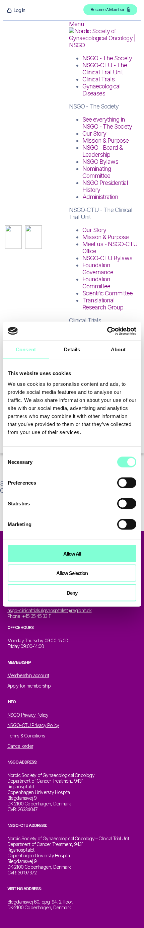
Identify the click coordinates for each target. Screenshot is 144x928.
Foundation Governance (97, 269)
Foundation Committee (96, 283)
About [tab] (118, 349)
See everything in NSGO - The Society (107, 123)
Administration (100, 196)
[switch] (126, 482)
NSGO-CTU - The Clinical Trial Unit (104, 69)
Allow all (72, 553)
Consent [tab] (26, 349)
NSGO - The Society (107, 58)
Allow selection (72, 573)
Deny (72, 592)
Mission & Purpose (105, 140)
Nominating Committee (96, 172)
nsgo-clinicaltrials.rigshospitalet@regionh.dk (49, 610)
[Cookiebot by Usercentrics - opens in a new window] (107, 331)
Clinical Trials (98, 79)
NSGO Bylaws (100, 161)
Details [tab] (72, 349)
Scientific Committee (107, 293)
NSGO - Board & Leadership (102, 151)
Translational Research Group (102, 304)
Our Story (94, 133)
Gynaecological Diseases (101, 90)
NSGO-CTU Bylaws (107, 258)
